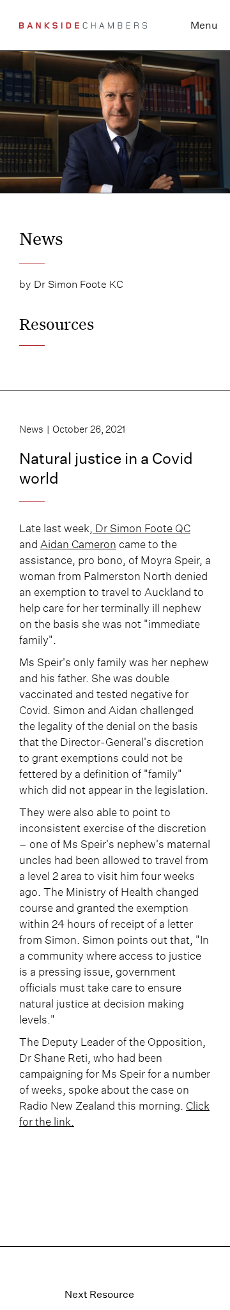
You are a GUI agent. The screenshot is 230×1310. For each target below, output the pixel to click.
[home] (83, 25)
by (25, 284)
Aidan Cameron (78, 544)
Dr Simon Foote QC (141, 528)
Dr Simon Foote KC (78, 284)
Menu (203, 25)
